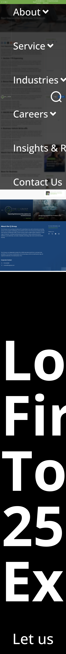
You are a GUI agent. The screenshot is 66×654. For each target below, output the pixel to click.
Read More (28, 218)
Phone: (34, 2)
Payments (38, 3)
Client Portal (45, 3)
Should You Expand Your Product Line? (50, 215)
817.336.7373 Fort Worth (52, 1)
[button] (56, 97)
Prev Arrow (4, 210)
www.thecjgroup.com (53, 227)
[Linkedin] (5, 2)
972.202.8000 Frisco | (40, 1)
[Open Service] (50, 46)
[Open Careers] (53, 114)
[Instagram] (7, 2)
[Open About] (45, 12)
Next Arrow (62, 210)
